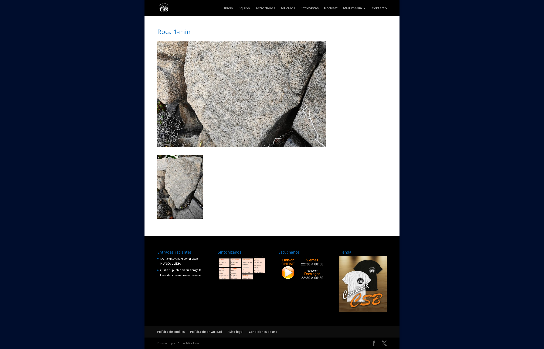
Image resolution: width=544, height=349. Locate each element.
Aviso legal (235, 332)
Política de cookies (171, 332)
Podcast (331, 8)
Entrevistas (309, 8)
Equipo (244, 8)
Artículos (287, 8)
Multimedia (352, 8)
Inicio (228, 8)
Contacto (379, 8)
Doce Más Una (188, 343)
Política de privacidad (206, 332)
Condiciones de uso (263, 332)
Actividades (265, 8)
